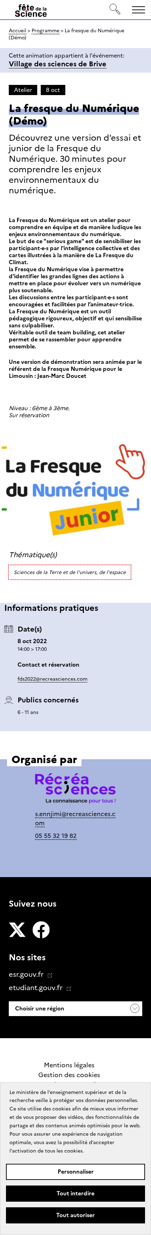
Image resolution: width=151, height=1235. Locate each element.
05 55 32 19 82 (56, 835)
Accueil (17, 30)
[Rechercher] (115, 9)
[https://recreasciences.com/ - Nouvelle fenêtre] (75, 789)
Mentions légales (69, 1065)
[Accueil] (31, 12)
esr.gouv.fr (27, 974)
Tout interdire (75, 1193)
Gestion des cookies (69, 1075)
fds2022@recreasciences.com (52, 679)
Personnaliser (76, 1171)
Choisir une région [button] (39, 1008)
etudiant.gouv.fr (36, 987)
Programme (45, 30)
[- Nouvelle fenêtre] (17, 930)
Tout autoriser (75, 1215)
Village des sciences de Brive (57, 64)
